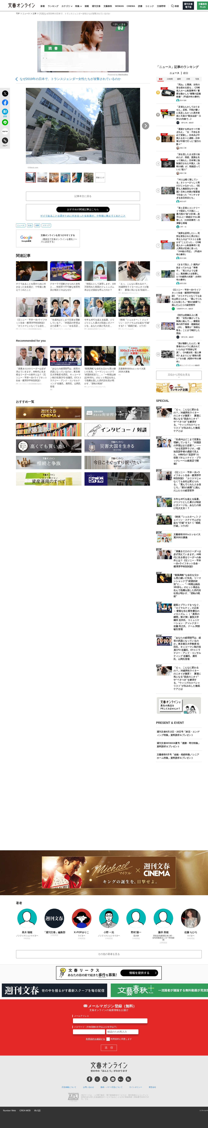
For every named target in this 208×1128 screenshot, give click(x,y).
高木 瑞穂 (183, 100)
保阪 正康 (183, 148)
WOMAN (119, 6)
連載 (87, 6)
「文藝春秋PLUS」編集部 (184, 309)
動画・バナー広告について (112, 1087)
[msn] (120, 1079)
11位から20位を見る (179, 374)
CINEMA (131, 6)
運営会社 (152, 1087)
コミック (149, 6)
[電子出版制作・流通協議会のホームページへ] (73, 1097)
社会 (30, 225)
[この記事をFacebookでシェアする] (5, 103)
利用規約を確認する (95, 1039)
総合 (185, 73)
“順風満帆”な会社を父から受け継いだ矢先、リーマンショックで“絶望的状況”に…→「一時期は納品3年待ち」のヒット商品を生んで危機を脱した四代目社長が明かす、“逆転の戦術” (100, 377)
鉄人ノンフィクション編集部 (190, 365)
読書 (140, 6)
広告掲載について (69, 1087)
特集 (77, 6)
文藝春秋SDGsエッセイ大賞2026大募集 (131, 371)
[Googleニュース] (113, 1079)
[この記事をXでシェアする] (5, 94)
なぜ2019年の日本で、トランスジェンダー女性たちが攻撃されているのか (70, 79)
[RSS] (128, 1079)
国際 (37, 225)
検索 (177, 6)
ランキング (53, 6)
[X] (97, 1079)
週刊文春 (96, 6)
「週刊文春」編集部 (187, 122)
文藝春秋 (108, 6)
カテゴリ (66, 6)
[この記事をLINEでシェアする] (5, 122)
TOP (18, 14)
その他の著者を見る (109, 954)
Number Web (9, 1110)
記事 (34, 14)
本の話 (37, 1110)
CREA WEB (24, 1110)
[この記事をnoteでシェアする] (5, 132)
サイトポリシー (135, 1087)
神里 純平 (183, 201)
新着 (43, 6)
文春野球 (161, 6)
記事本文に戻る (83, 196)
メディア (46, 225)
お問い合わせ (88, 1087)
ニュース (26, 14)
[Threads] (105, 1079)
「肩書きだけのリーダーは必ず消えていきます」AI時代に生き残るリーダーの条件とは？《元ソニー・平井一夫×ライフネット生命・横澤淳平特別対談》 (31, 376)
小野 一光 (183, 227)
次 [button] (145, 125)
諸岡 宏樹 (183, 283)
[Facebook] (89, 1079)
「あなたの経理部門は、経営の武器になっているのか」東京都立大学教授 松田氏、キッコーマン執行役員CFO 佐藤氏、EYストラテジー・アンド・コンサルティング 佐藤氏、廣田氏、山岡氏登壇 (65, 379)
